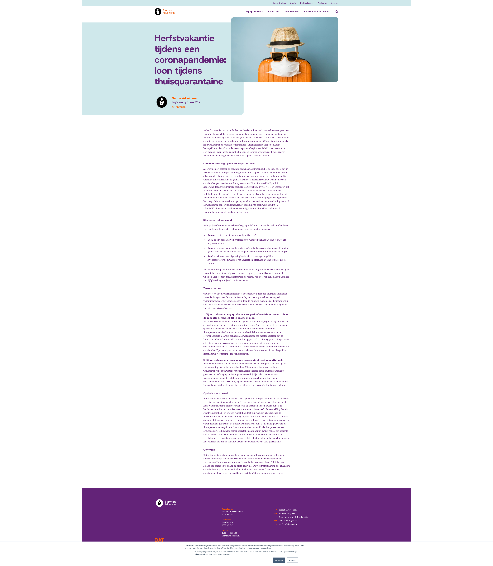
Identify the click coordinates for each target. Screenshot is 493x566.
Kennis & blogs (279, 3)
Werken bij (322, 3)
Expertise (273, 11)
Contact (334, 3)
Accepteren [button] (279, 560)
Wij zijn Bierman (254, 11)
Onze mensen (291, 11)
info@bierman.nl (232, 535)
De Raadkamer (306, 3)
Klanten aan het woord (317, 11)
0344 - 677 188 (230, 533)
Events (293, 3)
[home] (200, 11)
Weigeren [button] (292, 560)
